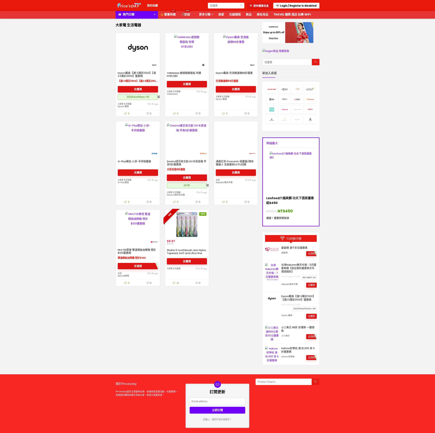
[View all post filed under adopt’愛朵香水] (310, 89)
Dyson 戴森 (123, 106)
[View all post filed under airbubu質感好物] (297, 99)
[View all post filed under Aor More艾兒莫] (297, 119)
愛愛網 (284, 252)
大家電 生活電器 (124, 104)
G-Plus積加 (123, 182)
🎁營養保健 (168, 13)
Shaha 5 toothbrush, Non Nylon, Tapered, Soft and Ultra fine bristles (186, 253)
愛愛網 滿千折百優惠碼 (294, 247)
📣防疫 (185, 13)
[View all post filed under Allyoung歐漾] (284, 109)
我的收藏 (152, 5)
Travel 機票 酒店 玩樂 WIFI (292, 14)
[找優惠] (241, 6)
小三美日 (285, 335)
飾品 (249, 14)
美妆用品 (262, 14)
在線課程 (235, 14)
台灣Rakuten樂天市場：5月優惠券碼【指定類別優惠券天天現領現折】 (298, 268)
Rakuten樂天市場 (224, 182)
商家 (221, 14)
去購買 (138, 89)
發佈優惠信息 (261, 5)
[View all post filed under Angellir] (284, 119)
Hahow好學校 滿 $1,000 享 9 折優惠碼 (298, 349)
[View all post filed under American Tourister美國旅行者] (310, 109)
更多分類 (205, 14)
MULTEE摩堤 (123, 275)
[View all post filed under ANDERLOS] (271, 119)
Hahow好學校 (287, 356)
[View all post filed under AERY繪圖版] (284, 99)
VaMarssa (172, 94)
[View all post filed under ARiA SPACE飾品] (310, 119)
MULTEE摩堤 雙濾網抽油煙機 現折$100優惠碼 (137, 251)
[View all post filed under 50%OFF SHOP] (271, 89)
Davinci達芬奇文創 (176, 194)
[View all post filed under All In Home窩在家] (271, 109)
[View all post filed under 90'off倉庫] (297, 89)
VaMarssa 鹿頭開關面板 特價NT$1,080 (184, 74)
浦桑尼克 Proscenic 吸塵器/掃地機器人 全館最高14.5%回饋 (235, 163)
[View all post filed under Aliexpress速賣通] (310, 99)
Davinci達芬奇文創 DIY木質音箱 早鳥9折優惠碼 (186, 163)
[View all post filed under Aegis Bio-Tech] (271, 99)
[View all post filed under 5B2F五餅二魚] (284, 89)
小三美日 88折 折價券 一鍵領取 (297, 329)
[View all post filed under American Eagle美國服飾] (297, 109)
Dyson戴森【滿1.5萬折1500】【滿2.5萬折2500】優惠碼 (137, 74)
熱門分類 (128, 14)
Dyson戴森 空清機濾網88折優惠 (234, 73)
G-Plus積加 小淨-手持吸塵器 (134, 161)
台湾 (218, 180)
